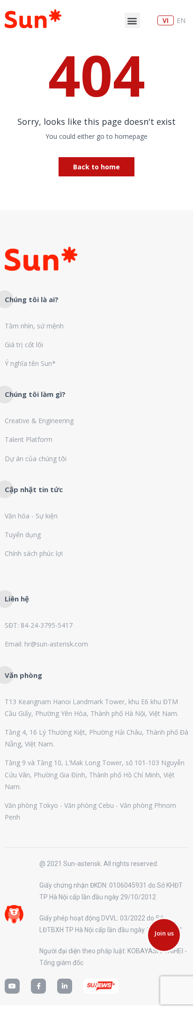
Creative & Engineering (39, 420)
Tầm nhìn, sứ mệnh (34, 325)
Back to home (96, 166)
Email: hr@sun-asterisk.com (46, 643)
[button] (132, 20)
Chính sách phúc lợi (34, 553)
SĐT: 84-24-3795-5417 (39, 625)
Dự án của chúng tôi (36, 458)
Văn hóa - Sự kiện (31, 515)
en (181, 20)
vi (166, 20)
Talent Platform (28, 439)
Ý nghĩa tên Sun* (30, 363)
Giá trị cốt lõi (24, 344)
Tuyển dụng (23, 534)
